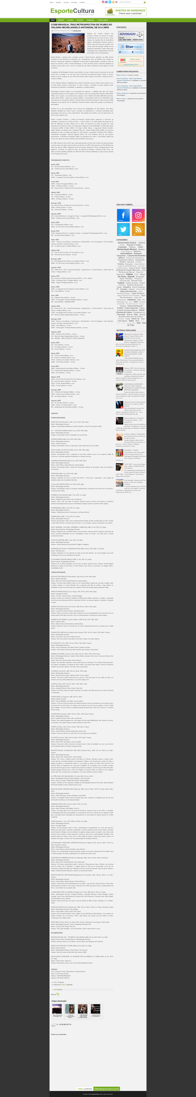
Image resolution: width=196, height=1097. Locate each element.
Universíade (131, 323)
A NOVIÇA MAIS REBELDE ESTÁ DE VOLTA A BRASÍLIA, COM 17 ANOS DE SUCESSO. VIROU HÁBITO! (134, 353)
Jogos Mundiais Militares (130, 292)
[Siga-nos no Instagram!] (103, 3)
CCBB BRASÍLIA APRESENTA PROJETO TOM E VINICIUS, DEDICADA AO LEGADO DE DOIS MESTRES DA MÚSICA (134, 387)
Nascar (141, 304)
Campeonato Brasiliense (135, 258)
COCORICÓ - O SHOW (131, 450)
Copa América (139, 264)
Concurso (129, 264)
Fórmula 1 (129, 278)
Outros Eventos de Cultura (130, 311)
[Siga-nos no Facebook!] (106, 3)
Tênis (137, 320)
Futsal (119, 287)
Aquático (141, 249)
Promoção (90, 20)
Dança (142, 274)
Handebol (123, 289)
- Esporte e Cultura (133, 244)
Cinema (120, 263)
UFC (124, 323)
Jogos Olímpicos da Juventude (128, 295)
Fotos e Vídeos (103, 20)
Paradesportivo (139, 312)
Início (51, 2)
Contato (82, 2)
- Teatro (140, 247)
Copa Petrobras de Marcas (132, 271)
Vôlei (139, 322)
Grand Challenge (138, 287)
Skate (128, 318)
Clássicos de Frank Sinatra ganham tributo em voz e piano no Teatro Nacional (134, 404)
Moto (136, 301)
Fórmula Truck (136, 280)
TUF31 (118, 323)
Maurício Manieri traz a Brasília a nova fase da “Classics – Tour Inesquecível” (134, 420)
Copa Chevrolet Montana (127, 266)
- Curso (122, 244)
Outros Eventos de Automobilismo (131, 309)
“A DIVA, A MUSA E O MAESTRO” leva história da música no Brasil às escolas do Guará (134, 436)
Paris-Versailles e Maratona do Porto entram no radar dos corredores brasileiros (135, 482)
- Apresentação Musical (126, 242)
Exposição (140, 276)
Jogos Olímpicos (138, 293)
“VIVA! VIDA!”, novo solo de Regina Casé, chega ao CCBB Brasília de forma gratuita (134, 466)
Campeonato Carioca (126, 259)
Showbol (121, 318)
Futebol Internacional (135, 285)
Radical (129, 314)
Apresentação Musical (127, 249)
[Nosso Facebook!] (123, 221)
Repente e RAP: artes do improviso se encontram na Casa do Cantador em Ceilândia (134, 370)
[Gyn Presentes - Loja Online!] (131, 66)
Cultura (66, 2)
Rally (136, 314)
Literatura (131, 299)
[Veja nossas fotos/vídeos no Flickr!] (116, 3)
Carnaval (130, 261)
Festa (122, 278)
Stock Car (135, 318)
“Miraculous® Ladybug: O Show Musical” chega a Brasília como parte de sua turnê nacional (133, 336)
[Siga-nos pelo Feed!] (113, 3)
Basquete (138, 253)
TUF (142, 321)
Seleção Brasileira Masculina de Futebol (132, 315)
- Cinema (141, 242)
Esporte (58, 2)
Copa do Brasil (134, 268)
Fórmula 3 (138, 278)
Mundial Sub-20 (132, 304)
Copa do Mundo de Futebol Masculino (131, 269)
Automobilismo (126, 253)
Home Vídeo (140, 289)
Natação (123, 305)
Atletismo (137, 251)
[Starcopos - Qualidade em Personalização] (131, 53)
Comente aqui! (77, 30)
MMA (131, 302)
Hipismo (132, 289)
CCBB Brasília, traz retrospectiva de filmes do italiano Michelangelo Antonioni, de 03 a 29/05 (81, 26)
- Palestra (131, 247)
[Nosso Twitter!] (123, 236)
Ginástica (127, 287)
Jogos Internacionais (128, 291)
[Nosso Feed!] (138, 236)
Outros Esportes (131, 308)
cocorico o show (133, 75)
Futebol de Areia (132, 282)
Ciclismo (138, 262)
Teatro (131, 320)
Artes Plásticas (126, 251)
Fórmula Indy (125, 280)
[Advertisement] (131, 135)
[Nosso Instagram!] (138, 221)
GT (117, 289)
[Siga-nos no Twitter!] (110, 3)
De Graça (74, 2)
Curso (136, 274)
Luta (139, 299)
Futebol (121, 282)
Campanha (121, 255)
